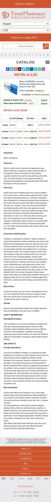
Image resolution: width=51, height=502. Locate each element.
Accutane (28, 100)
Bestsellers (25, 454)
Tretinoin (39, 90)
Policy (25, 469)
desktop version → (25, 4)
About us (25, 449)
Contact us (25, 474)
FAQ (25, 464)
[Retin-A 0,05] (11, 88)
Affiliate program (25, 486)
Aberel (31, 103)
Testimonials (25, 459)
